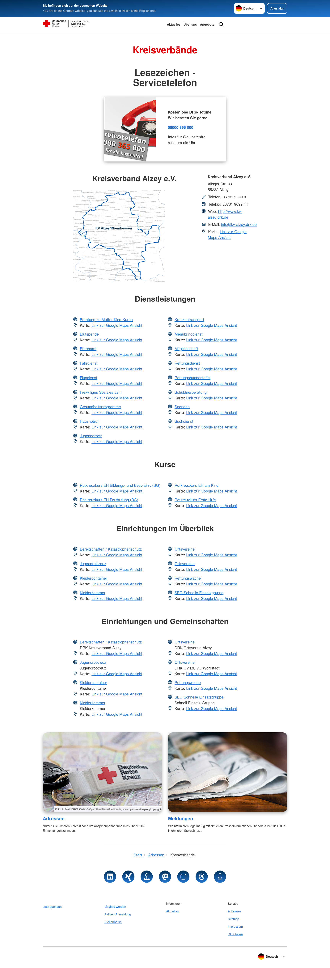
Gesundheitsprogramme (100, 406)
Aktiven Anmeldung (117, 914)
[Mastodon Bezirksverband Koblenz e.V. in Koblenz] (165, 877)
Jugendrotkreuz (93, 563)
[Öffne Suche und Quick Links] (221, 24)
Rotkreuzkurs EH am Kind (196, 485)
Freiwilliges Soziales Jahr (101, 392)
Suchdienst (184, 421)
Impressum (235, 926)
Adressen (54, 818)
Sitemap (233, 919)
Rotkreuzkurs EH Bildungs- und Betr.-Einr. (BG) (120, 485)
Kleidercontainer (93, 578)
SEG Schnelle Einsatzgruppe (199, 592)
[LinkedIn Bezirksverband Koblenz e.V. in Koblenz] (110, 877)
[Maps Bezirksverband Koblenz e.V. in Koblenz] (147, 877)
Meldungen (180, 818)
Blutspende (89, 334)
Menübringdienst (189, 334)
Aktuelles (173, 24)
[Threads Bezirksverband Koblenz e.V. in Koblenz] (202, 877)
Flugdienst (88, 377)
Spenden (182, 406)
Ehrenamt (88, 348)
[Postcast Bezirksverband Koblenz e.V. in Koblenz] (220, 877)
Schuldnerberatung (191, 392)
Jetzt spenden (52, 906)
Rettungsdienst (187, 363)
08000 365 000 (180, 127)
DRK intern (235, 934)
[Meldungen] (227, 772)
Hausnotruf (89, 421)
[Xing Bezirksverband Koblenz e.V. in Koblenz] (128, 877)
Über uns (190, 24)
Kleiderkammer (92, 592)
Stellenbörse (113, 922)
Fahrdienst (89, 363)
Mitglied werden (115, 906)
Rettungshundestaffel (192, 377)
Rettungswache (188, 578)
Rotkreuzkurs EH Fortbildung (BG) (109, 499)
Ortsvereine (185, 549)
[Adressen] (102, 772)
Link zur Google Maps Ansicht (227, 234)
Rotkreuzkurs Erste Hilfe (195, 499)
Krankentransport (189, 319)
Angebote (207, 24)
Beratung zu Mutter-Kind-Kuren (106, 319)
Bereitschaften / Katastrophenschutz (111, 549)
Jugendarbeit (91, 435)
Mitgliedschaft (186, 348)
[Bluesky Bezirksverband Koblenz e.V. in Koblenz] (183, 877)
